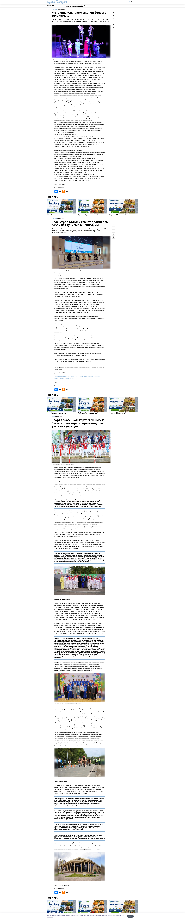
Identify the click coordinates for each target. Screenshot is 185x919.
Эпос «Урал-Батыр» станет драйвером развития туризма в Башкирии (76, 5)
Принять (130, 916)
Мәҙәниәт (50, 5)
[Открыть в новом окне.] (57, 191)
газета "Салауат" (57, 1)
